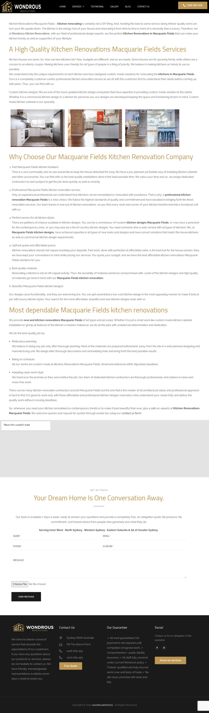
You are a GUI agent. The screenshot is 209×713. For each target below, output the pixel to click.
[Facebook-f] (157, 647)
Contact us (143, 6)
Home (63, 6)
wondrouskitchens (102, 705)
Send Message (26, 596)
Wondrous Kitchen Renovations (31, 33)
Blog (128, 6)
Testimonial (97, 6)
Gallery (114, 6)
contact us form (131, 413)
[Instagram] (164, 647)
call (153, 408)
